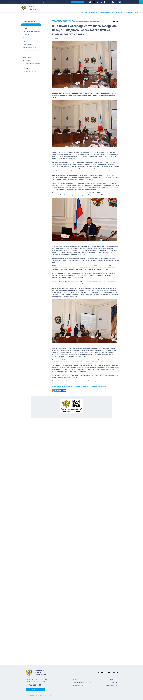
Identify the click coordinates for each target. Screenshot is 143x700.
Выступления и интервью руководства (32, 31)
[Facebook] (62, 390)
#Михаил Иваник (91, 386)
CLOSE (141, 1)
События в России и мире (29, 71)
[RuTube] (108, 2)
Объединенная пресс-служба (60, 8)
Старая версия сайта (111, 685)
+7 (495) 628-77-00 (33, 685)
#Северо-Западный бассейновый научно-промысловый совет (69, 386)
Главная (53, 20)
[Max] (90, 2)
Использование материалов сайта (81, 682)
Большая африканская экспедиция (32, 63)
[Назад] (34, 406)
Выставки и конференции (29, 47)
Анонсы (25, 28)
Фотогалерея (26, 37)
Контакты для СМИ (77, 685)
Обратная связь (77, 2)
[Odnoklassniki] (53, 390)
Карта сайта (113, 679)
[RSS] (113, 2)
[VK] (101, 2)
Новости (25, 25)
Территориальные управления (79, 8)
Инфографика (26, 60)
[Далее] (108, 406)
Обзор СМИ (26, 34)
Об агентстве (45, 8)
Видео (24, 41)
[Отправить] (65, 390)
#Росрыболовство (101, 386)
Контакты (114, 682)
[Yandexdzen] (94, 2)
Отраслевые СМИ (27, 44)
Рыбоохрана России (28, 54)
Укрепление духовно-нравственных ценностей (32, 67)
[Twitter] (60, 390)
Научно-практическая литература (31, 50)
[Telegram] (97, 2)
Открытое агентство (96, 8)
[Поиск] (63, 2)
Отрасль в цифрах (27, 57)
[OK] (104, 2)
